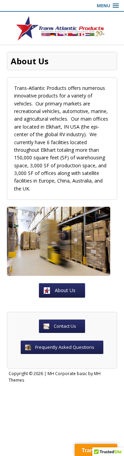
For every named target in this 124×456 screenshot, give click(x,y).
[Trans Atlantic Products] (62, 28)
